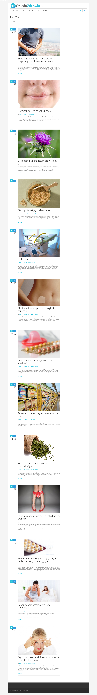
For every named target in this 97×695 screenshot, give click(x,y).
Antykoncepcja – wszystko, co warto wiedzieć (37, 362)
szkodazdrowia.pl (13, 690)
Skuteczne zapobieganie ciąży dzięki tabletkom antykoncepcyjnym (37, 560)
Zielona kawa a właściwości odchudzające (32, 465)
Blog (24, 10)
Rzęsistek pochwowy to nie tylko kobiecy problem (39, 517)
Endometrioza (25, 259)
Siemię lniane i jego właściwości (34, 210)
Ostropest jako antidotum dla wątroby (37, 160)
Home (11, 21)
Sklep (38, 10)
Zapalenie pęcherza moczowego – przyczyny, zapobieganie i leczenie (36, 60)
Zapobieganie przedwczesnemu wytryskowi (34, 606)
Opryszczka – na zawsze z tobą (34, 111)
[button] (93, 692)
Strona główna (15, 10)
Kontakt (45, 10)
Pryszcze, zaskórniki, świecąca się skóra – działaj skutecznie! (38, 658)
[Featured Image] (39, 42)
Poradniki (31, 10)
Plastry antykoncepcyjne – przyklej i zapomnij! (36, 309)
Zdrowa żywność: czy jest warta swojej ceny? (38, 414)
